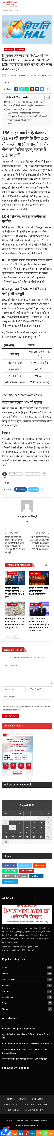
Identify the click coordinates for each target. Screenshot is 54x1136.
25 (13, 837)
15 (41, 827)
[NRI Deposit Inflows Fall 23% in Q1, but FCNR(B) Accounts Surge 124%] (15, 609)
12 (20, 827)
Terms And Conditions (35, 1104)
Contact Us (13, 1110)
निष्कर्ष (9, 123)
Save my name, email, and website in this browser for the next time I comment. (26, 708)
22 (41, 832)
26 (20, 837)
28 (34, 837)
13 (27, 827)
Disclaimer (37, 1099)
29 (41, 837)
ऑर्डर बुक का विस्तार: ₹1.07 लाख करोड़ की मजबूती (27, 116)
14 (34, 827)
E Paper (5, 1003)
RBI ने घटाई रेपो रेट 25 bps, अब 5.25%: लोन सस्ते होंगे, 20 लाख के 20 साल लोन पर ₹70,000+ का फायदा (39, 543)
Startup (5, 1009)
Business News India (32, 474)
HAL (44, 474)
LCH (5, 477)
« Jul (26, 846)
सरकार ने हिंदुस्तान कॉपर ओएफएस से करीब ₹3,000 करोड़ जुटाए (24, 1059)
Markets (5, 991)
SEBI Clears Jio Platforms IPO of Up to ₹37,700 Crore (27, 1044)
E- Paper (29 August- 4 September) (18, 1028)
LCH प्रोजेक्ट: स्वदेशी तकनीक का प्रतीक (23, 113)
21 (34, 832)
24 (6, 837)
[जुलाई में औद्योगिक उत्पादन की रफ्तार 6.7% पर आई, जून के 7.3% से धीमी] (15, 578)
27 (27, 837)
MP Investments (9, 979)
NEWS (4, 968)
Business (9, 49)
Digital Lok (34, 1125)
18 (13, 832)
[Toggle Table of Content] (45, 97)
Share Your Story (34, 1110)
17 (6, 832)
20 (27, 832)
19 (20, 832)
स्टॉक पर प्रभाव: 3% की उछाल (19, 120)
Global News (7, 997)
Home (10, 1099)
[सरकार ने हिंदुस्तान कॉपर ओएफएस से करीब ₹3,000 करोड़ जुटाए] (39, 578)
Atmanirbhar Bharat (15, 474)
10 (6, 827)
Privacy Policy (11, 1104)
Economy (20, 49)
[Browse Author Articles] (27, 506)
